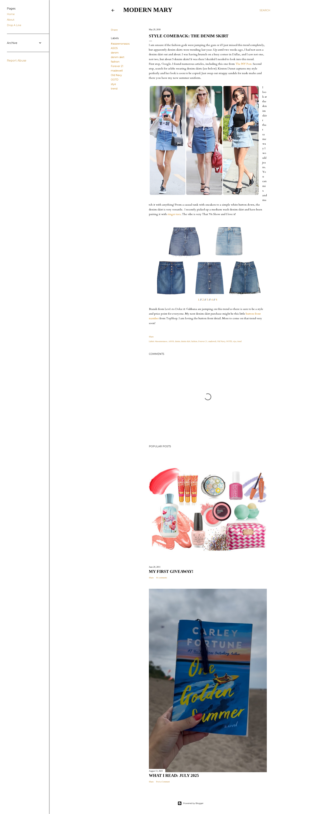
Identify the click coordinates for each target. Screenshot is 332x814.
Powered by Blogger (193, 803)
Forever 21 (117, 66)
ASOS (114, 48)
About (10, 19)
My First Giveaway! (171, 571)
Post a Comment (163, 781)
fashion (115, 61)
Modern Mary (147, 9)
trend (114, 88)
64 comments (161, 577)
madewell (117, 70)
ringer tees (174, 214)
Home (11, 14)
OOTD (114, 79)
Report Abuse (16, 60)
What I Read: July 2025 (174, 775)
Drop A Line (14, 25)
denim (115, 52)
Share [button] (114, 29)
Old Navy (116, 75)
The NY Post (243, 64)
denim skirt (117, 57)
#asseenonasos (120, 43)
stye (113, 84)
